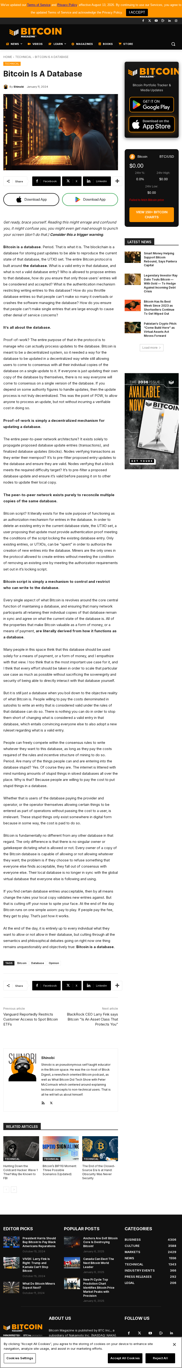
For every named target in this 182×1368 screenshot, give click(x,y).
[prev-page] (6, 1190)
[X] (51, 1102)
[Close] (174, 1344)
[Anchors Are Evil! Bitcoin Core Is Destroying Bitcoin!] (72, 1242)
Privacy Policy (67, 5)
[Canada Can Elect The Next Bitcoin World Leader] (72, 1262)
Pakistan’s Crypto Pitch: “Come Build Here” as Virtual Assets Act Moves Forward (160, 329)
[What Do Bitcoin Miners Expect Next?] (11, 1287)
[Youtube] (156, 21)
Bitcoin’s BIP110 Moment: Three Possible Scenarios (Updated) (60, 1170)
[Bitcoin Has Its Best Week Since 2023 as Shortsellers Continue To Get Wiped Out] (133, 305)
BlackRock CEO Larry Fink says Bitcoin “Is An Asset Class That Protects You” (92, 1019)
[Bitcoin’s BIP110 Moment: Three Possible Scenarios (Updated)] (60, 1148)
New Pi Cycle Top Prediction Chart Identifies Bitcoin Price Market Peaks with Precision (98, 1287)
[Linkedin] (169, 21)
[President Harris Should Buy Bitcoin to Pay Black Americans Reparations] (11, 1242)
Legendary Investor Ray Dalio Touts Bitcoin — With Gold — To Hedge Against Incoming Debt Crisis (160, 283)
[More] (117, 181)
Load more (150, 347)
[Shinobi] (6, 86)
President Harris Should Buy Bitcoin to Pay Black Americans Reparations (39, 1242)
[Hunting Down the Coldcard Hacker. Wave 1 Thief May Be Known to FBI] (21, 1148)
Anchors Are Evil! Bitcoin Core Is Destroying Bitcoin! (100, 1242)
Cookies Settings (19, 1358)
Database (37, 963)
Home (7, 57)
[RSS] (43, 1102)
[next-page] (14, 1190)
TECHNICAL (23, 57)
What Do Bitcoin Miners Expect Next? (39, 1285)
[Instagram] (176, 21)
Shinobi (19, 86)
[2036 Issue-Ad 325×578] (152, 421)
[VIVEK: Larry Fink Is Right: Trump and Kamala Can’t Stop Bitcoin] (11, 1262)
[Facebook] (143, 21)
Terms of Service (38, 5)
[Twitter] (149, 21)
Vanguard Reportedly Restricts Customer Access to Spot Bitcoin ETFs (30, 1019)
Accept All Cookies (125, 1358)
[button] (173, 44)
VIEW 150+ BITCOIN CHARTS (152, 214)
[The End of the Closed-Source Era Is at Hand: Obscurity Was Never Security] (100, 1148)
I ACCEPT (137, 12)
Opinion (54, 963)
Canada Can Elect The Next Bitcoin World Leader (98, 1263)
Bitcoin (22, 963)
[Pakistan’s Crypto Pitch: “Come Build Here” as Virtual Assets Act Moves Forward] (133, 327)
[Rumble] (163, 21)
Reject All (160, 1358)
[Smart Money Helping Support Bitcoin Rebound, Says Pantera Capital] (133, 257)
